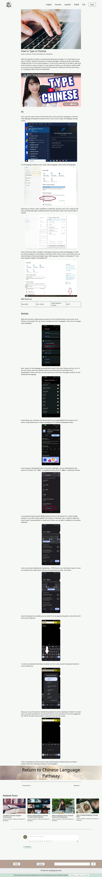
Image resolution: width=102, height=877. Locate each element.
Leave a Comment (26, 54)
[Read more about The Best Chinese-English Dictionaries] (14, 806)
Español (68, 4)
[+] (50, 841)
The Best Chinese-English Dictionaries (12, 816)
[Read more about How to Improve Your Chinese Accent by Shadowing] (63, 806)
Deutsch (58, 4)
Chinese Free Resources (38, 54)
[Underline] (34, 841)
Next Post (77, 785)
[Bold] (30, 841)
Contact (40, 864)
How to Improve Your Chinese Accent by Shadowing (62, 816)
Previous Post (25, 785)
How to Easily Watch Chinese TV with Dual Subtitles (37, 816)
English (49, 4)
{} (48, 841)
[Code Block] (44, 841)
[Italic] (32, 841)
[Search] (93, 864)
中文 (83, 4)
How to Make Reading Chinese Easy (87, 816)
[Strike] (36, 841)
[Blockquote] (42, 841)
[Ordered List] (38, 841)
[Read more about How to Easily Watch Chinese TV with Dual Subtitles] (38, 806)
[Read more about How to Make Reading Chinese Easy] (87, 806)
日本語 (76, 4)
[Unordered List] (40, 841)
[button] (92, 5)
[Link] (47, 841)
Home (17, 864)
